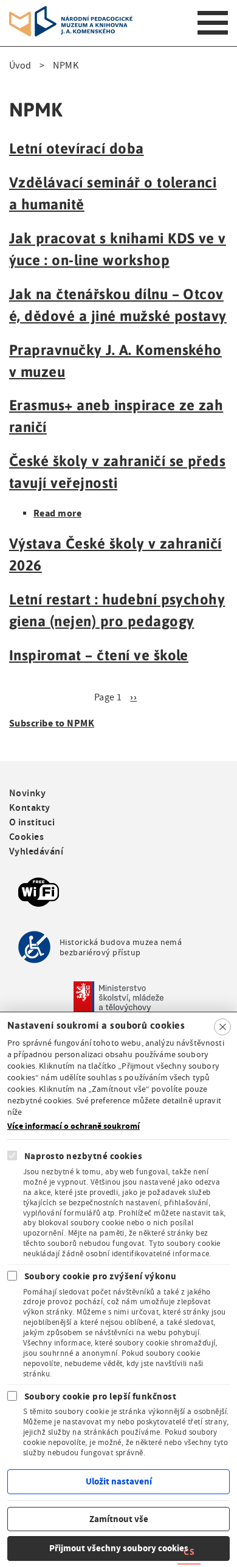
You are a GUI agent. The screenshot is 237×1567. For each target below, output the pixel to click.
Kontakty (29, 807)
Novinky (27, 793)
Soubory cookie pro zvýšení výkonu (100, 1276)
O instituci (32, 822)
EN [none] (213, 1551)
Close (222, 1026)
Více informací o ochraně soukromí (73, 1126)
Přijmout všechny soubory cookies (118, 1548)
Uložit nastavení (119, 1481)
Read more (57, 513)
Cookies (26, 836)
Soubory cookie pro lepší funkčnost (100, 1396)
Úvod (20, 65)
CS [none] (189, 1551)
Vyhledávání (36, 851)
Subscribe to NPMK (51, 723)
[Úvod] (70, 13)
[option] (213, 1553)
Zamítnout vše (118, 1519)
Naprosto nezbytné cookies (83, 1156)
